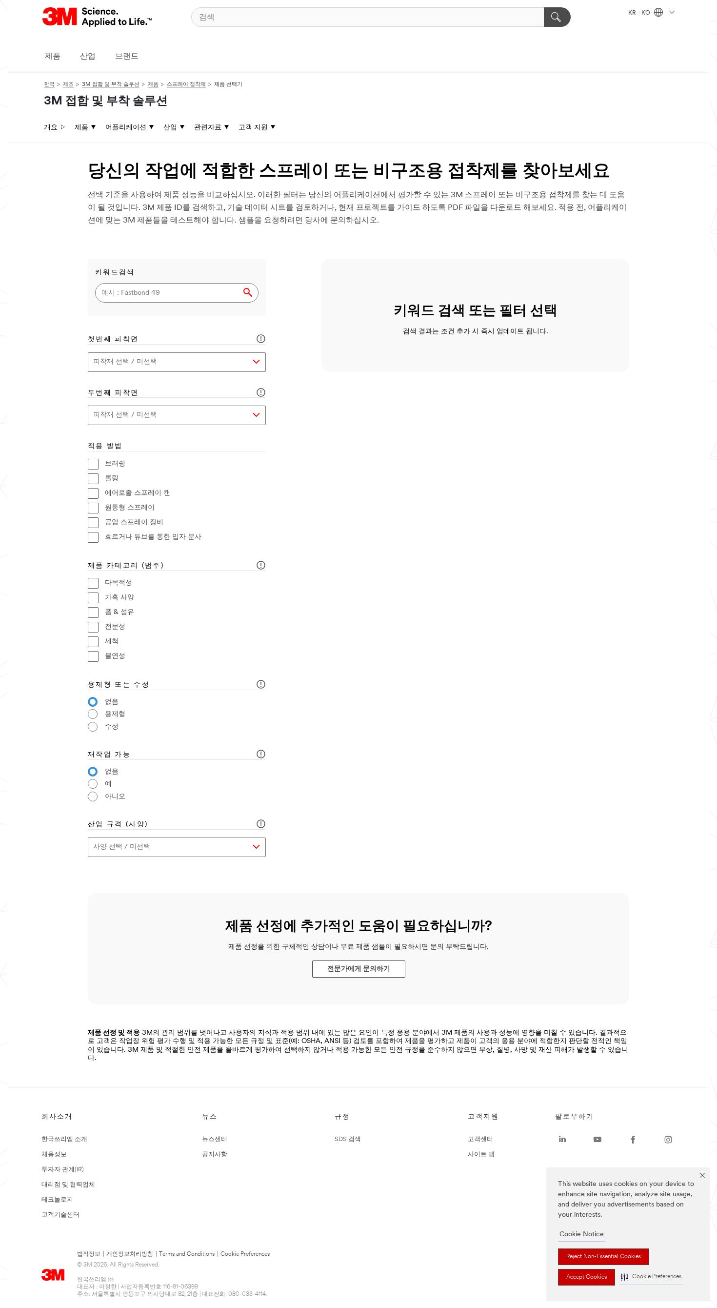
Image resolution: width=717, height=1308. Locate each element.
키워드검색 (115, 272)
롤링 (112, 478)
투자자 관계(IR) (62, 1169)
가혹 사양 (119, 597)
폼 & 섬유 (119, 612)
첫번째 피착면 (113, 339)
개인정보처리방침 (129, 1254)
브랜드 (127, 57)
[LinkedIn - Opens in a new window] (562, 1139)
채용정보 (54, 1154)
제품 (52, 57)
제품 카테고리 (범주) (126, 566)
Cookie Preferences (245, 1254)
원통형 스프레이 (130, 507)
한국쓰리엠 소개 (64, 1139)
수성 (112, 727)
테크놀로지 (57, 1200)
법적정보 (88, 1254)
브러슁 (115, 464)
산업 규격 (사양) (118, 824)
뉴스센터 (214, 1139)
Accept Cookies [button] (586, 1277)
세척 (112, 641)
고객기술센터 (60, 1215)
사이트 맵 (481, 1154)
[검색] (557, 17)
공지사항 (214, 1154)
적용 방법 (105, 446)
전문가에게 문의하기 (358, 969)
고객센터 (480, 1139)
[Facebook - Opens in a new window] (633, 1139)
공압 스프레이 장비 (134, 522)
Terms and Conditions (187, 1254)
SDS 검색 (348, 1139)
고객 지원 (253, 127)
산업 (88, 57)
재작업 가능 (109, 754)
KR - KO (640, 13)
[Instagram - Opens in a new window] (668, 1139)
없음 (112, 702)
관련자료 (207, 127)
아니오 (115, 796)
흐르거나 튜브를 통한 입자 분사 (153, 537)
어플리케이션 (125, 127)
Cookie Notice (581, 1234)
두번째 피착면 (113, 393)
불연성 (115, 656)
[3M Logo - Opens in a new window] (97, 17)
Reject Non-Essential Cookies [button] (603, 1257)
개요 (51, 127)
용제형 (115, 714)
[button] (651, 1277)
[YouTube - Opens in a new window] (597, 1139)
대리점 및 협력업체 (68, 1185)
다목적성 (118, 583)
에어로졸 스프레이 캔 (137, 493)
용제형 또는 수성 (119, 685)
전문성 (115, 627)
